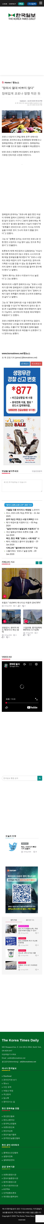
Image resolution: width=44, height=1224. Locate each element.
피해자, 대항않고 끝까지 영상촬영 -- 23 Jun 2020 (23, 541)
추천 (25, 364)
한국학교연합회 (9, 1124)
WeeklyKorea (23, 926)
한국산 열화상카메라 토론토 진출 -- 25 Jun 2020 (22, 532)
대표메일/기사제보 (9, 1054)
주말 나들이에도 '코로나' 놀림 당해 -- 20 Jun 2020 (22, 551)
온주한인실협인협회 (11, 1138)
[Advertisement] (22, 49)
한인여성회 (8, 1131)
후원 (21, 4)
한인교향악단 (8, 1120)
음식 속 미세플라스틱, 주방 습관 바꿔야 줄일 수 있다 (28, 929)
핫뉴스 (16, 82)
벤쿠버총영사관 (9, 1182)
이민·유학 (7, 1087)
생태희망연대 (8, 1160)
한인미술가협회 (9, 1135)
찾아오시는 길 (9, 1102)
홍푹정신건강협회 (10, 1153)
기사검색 (32, 4)
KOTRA (6, 1189)
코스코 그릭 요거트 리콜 (27, 953)
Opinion (25, 843)
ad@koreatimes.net (28, 1062)
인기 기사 (14, 920)
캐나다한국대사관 (10, 1186)
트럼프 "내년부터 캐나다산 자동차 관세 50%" (21, 603)
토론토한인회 (8, 1127)
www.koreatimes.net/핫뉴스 (16, 353)
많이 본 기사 (30, 920)
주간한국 (7, 1094)
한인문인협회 (8, 1116)
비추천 (37, 364)
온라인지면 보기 (10, 1080)
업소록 (6, 1098)
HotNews (22, 938)
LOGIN (4, 4)
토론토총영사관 (9, 1175)
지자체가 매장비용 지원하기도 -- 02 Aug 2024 (22, 522)
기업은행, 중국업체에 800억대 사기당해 (32, 629)
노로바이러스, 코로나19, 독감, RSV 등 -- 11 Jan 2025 (23, 513)
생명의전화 (8, 1156)
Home (8, 82)
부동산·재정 (8, 1091)
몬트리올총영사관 (10, 1178)
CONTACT (12, 4)
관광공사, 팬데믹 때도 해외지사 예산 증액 (10, 630)
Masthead (7, 1076)
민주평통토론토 (9, 1193)
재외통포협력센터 (10, 1196)
